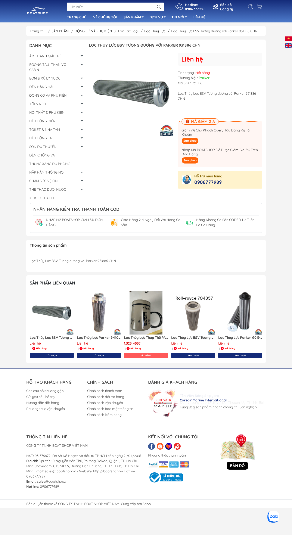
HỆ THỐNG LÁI (41, 138)
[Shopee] (160, 446)
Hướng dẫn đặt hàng (42, 403)
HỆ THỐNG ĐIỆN (42, 121)
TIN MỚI (177, 17)
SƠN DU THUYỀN (42, 146)
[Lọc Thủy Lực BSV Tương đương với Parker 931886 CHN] (52, 313)
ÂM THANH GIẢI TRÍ (44, 56)
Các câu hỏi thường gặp (45, 391)
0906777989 (208, 182)
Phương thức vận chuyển (45, 409)
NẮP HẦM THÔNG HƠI (46, 172)
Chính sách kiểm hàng (104, 415)
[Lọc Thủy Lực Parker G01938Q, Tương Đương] (240, 313)
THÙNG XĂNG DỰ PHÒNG (49, 164)
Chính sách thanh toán (104, 391)
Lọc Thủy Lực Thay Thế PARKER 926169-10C (146, 338)
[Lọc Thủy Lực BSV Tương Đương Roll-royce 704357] (193, 313)
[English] (288, 45)
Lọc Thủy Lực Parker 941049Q (99, 338)
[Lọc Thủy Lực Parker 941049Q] (99, 313)
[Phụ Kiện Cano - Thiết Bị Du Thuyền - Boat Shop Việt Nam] (37, 11)
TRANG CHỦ (76, 17)
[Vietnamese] (288, 38)
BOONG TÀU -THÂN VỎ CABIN (47, 67)
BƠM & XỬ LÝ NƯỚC (44, 78)
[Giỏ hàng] (260, 7)
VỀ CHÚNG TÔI (105, 17)
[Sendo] (177, 446)
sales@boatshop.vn (52, 481)
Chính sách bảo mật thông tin (110, 409)
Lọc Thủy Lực (157, 31)
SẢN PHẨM (132, 17)
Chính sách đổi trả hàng (105, 397)
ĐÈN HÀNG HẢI (41, 87)
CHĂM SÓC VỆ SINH (44, 181)
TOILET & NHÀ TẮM (44, 129)
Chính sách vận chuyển (105, 403)
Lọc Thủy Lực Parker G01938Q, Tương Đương (240, 338)
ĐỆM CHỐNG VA (42, 155)
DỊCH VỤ (156, 17)
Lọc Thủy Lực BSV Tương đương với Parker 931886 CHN (52, 338)
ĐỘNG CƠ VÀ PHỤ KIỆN (94, 31)
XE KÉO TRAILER (42, 198)
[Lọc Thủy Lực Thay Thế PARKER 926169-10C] (146, 313)
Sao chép (190, 141)
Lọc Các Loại (128, 31)
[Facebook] (151, 446)
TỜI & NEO (37, 104)
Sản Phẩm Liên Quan (52, 283)
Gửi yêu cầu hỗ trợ (40, 397)
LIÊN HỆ (199, 17)
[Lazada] (168, 446)
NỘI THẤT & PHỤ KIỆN (47, 112)
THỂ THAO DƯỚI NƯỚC (47, 189)
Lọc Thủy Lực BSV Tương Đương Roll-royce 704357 (193, 338)
